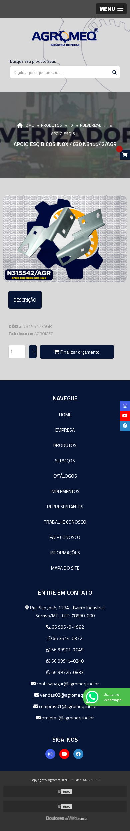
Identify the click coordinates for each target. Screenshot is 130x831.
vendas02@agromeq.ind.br (67, 694)
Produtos (65, 445)
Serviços (65, 460)
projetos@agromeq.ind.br (67, 717)
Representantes (65, 506)
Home (65, 414)
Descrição (25, 299)
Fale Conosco (65, 537)
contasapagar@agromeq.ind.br (67, 683)
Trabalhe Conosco (65, 521)
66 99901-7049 (67, 649)
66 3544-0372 (67, 638)
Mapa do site (65, 567)
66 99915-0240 (67, 660)
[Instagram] (50, 754)
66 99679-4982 (67, 626)
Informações (65, 552)
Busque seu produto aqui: (33, 61)
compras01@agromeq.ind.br (67, 706)
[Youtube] (64, 754)
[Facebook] (78, 754)
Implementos (65, 491)
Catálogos (65, 475)
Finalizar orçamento (79, 351)
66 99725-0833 (67, 672)
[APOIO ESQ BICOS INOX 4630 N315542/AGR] (65, 238)
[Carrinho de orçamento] (125, 155)
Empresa (65, 429)
